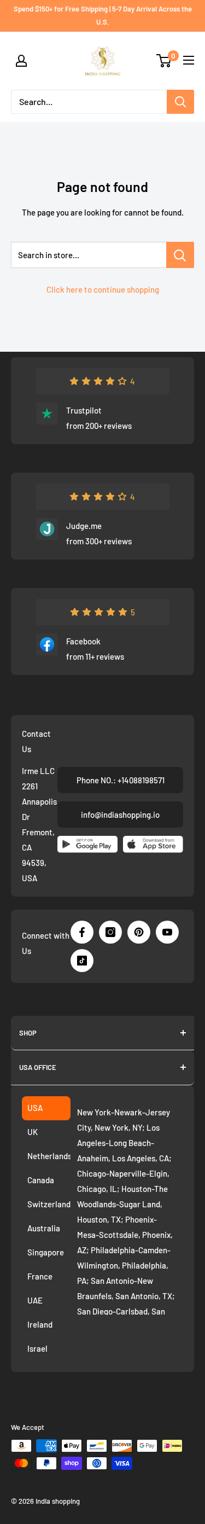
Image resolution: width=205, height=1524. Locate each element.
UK (32, 1132)
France (39, 1276)
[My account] (21, 61)
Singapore (45, 1252)
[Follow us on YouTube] (167, 932)
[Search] (180, 102)
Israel (37, 1348)
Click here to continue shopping (102, 289)
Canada (40, 1180)
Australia (43, 1228)
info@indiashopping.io (120, 814)
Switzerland (49, 1204)
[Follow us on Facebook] (82, 932)
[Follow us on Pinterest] (138, 932)
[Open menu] (188, 60)
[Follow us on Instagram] (110, 932)
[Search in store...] (180, 255)
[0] (164, 60)
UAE (35, 1300)
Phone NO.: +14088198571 (121, 780)
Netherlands (49, 1156)
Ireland (39, 1324)
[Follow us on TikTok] (82, 960)
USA (35, 1108)
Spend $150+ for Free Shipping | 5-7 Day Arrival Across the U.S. (103, 15)
